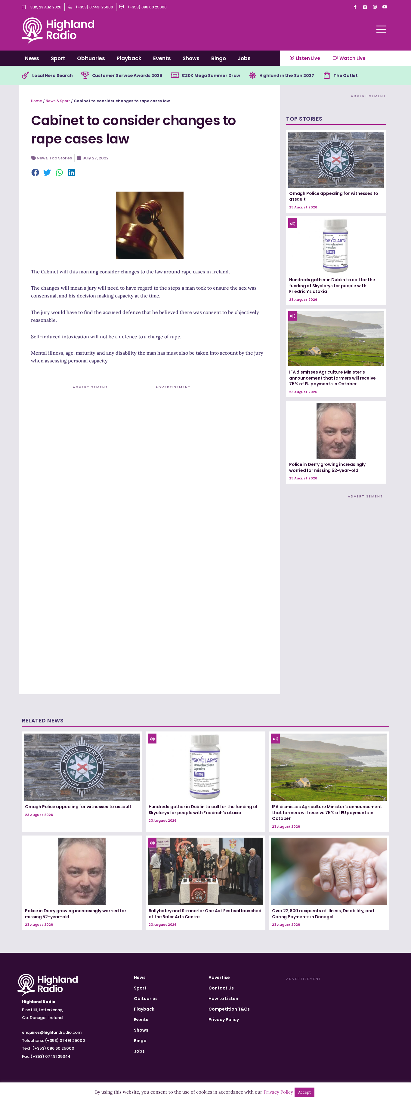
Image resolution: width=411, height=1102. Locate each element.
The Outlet (345, 75)
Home (36, 100)
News (32, 58)
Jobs (244, 58)
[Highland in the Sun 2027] (252, 75)
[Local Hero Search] (25, 75)
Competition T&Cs (229, 1009)
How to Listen (223, 999)
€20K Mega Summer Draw (210, 75)
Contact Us (221, 988)
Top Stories (60, 158)
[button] (35, 173)
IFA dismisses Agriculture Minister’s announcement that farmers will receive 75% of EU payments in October (332, 378)
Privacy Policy (224, 1020)
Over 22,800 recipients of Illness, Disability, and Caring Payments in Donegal (323, 914)
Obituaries (91, 58)
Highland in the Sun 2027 (286, 75)
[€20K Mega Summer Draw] (174, 75)
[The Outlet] (326, 75)
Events (162, 58)
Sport (58, 58)
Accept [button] (304, 1092)
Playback (129, 58)
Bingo (218, 58)
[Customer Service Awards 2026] (85, 75)
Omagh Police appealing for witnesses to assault (333, 196)
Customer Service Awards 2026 (127, 75)
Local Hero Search (52, 75)
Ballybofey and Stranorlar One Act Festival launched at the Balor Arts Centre (205, 914)
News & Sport (58, 100)
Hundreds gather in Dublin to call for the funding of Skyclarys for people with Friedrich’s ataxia (332, 285)
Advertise (219, 977)
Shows (191, 58)
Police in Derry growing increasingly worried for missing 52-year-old (327, 467)
